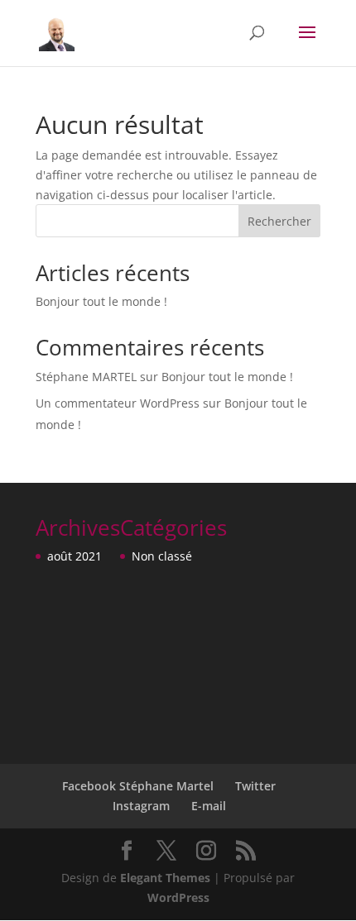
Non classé (162, 556)
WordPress (178, 897)
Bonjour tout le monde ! (101, 301)
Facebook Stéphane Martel (138, 786)
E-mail (208, 806)
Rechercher (279, 221)
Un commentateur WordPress (118, 403)
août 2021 (74, 556)
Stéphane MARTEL (86, 376)
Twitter (255, 786)
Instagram (141, 806)
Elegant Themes (165, 877)
